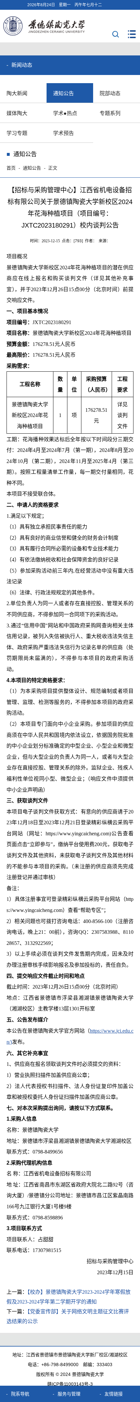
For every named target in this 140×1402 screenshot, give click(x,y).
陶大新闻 (17, 93)
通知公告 (63, 93)
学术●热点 (65, 113)
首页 (11, 168)
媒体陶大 (17, 113)
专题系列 (110, 113)
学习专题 (17, 133)
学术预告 (63, 133)
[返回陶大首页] (44, 34)
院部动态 (110, 93)
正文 (52, 168)
